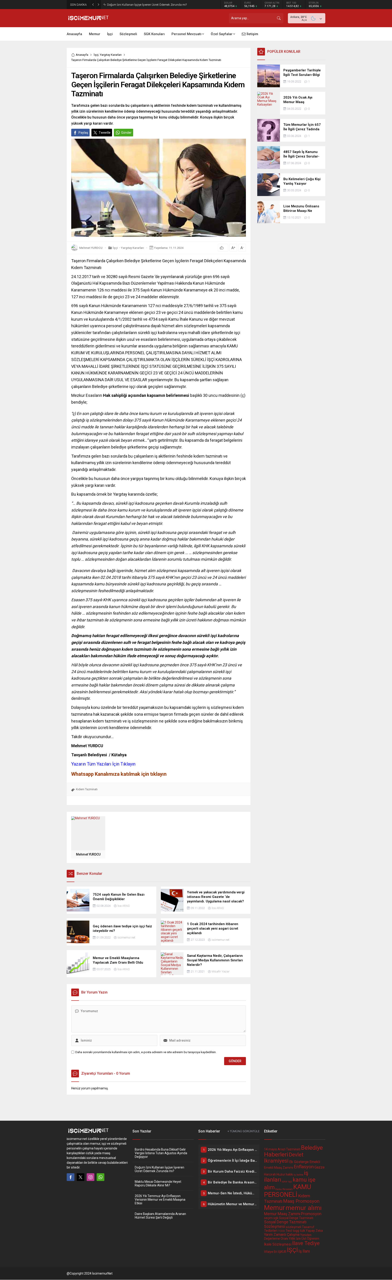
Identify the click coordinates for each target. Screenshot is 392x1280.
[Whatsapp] (100, 1177)
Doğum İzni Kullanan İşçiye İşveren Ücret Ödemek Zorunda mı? (159, 1169)
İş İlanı (304, 1251)
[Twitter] (80, 1177)
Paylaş (83, 132)
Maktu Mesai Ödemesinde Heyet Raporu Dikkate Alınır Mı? (144, 4)
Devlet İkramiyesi (283, 1158)
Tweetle (104, 132)
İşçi (96, 54)
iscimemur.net (126, 937)
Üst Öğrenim (310, 1238)
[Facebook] (70, 1177)
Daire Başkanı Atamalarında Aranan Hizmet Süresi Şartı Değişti (160, 1215)
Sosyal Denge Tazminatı (296, 1218)
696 (74, 305)
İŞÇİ (292, 1249)
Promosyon (311, 1214)
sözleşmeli (293, 1227)
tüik (302, 1230)
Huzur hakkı (285, 1174)
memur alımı (304, 1208)
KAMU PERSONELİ (287, 1190)
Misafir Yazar (221, 971)
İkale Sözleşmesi (278, 1244)
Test (289, 1230)
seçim (268, 1218)
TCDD (281, 1230)
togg (296, 1230)
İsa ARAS (124, 905)
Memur (274, 1208)
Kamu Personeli (284, 1189)
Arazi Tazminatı (289, 1149)
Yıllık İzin (295, 1238)
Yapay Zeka (314, 1230)
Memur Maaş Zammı (282, 1214)
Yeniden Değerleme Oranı (287, 1236)
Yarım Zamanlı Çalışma (281, 1234)
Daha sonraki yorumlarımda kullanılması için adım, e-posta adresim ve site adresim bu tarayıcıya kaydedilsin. (145, 1052)
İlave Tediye (306, 1243)
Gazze (319, 1167)
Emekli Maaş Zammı (278, 1167)
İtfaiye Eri (270, 1251)
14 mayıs (270, 1149)
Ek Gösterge (299, 1162)
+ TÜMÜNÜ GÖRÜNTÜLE (244, 1131)
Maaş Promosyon (301, 1201)
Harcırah (270, 1174)
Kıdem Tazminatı (87, 789)
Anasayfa (82, 54)
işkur (284, 1181)
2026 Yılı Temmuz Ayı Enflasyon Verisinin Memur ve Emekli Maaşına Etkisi (160, 1199)
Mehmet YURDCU (91, 248)
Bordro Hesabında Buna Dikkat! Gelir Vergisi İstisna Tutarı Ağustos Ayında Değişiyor (161, 1153)
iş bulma (298, 1174)
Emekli (314, 1162)
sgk (275, 1218)
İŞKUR (282, 1251)
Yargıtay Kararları (111, 54)
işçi (290, 1181)
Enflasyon (304, 1166)
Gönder (126, 132)
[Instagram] (90, 1177)
